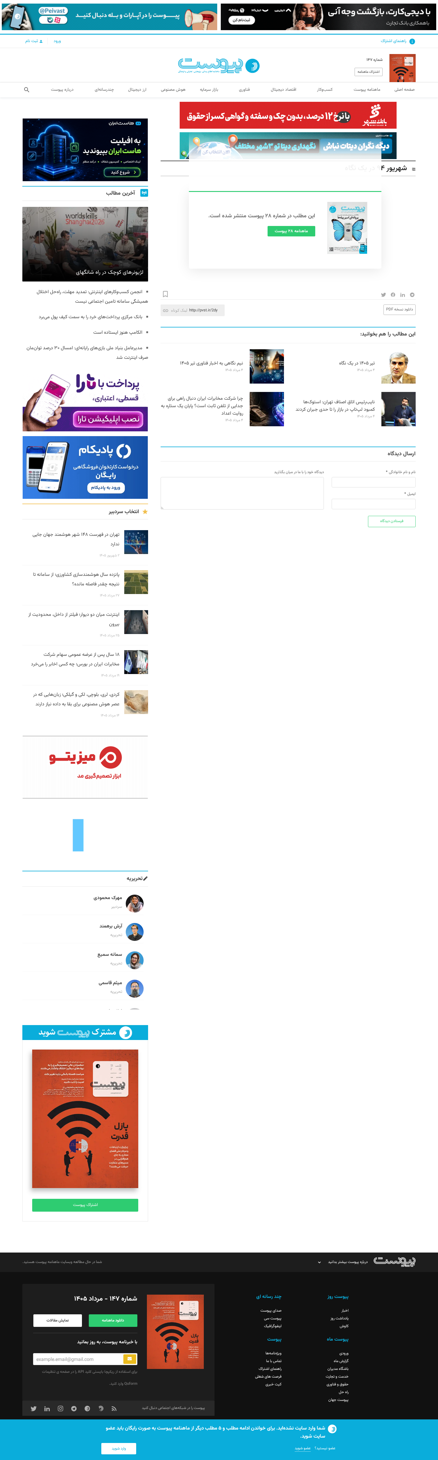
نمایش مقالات (57, 1321)
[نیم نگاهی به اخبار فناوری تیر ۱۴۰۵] (267, 383)
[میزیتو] (85, 767)
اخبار (345, 1311)
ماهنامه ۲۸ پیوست (291, 231)
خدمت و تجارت (337, 1377)
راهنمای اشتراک (393, 41)
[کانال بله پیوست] (109, 17)
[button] (27, 89)
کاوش (344, 1326)
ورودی (344, 1353)
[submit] (129, 1359)
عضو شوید (303, 1448)
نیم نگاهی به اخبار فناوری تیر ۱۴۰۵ (211, 363)
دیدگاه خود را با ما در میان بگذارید (299, 472)
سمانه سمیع (109, 955)
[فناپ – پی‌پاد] (85, 467)
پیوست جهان (338, 1400)
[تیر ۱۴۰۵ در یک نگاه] (398, 383)
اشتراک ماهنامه (369, 72)
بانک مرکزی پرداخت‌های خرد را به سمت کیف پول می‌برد (90, 317)
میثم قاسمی (110, 983)
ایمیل (411, 494)
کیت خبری (273, 1384)
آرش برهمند (111, 926)
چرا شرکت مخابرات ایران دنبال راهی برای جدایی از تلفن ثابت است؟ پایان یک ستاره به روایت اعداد (202, 406)
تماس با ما (274, 1361)
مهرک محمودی (108, 898)
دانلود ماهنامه (113, 1321)
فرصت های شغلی (268, 1377)
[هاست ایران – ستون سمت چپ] (85, 150)
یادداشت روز (339, 1318)
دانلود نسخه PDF (399, 310)
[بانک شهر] (288, 115)
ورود (57, 41)
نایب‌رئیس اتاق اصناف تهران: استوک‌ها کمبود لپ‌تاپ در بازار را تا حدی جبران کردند (335, 406)
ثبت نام (32, 41)
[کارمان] (85, 834)
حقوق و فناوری (338, 1384)
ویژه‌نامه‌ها (273, 1353)
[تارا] (85, 400)
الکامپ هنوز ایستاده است (117, 332)
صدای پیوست (271, 1311)
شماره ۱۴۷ (374, 60)
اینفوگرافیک (273, 1326)
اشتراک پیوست (85, 1205)
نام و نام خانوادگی (402, 472)
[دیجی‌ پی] (328, 17)
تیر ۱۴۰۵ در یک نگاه (357, 363)
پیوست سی (273, 1318)
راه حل (344, 1392)
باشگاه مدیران (338, 1369)
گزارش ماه (341, 1361)
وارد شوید (119, 1449)
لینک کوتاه (179, 310)
